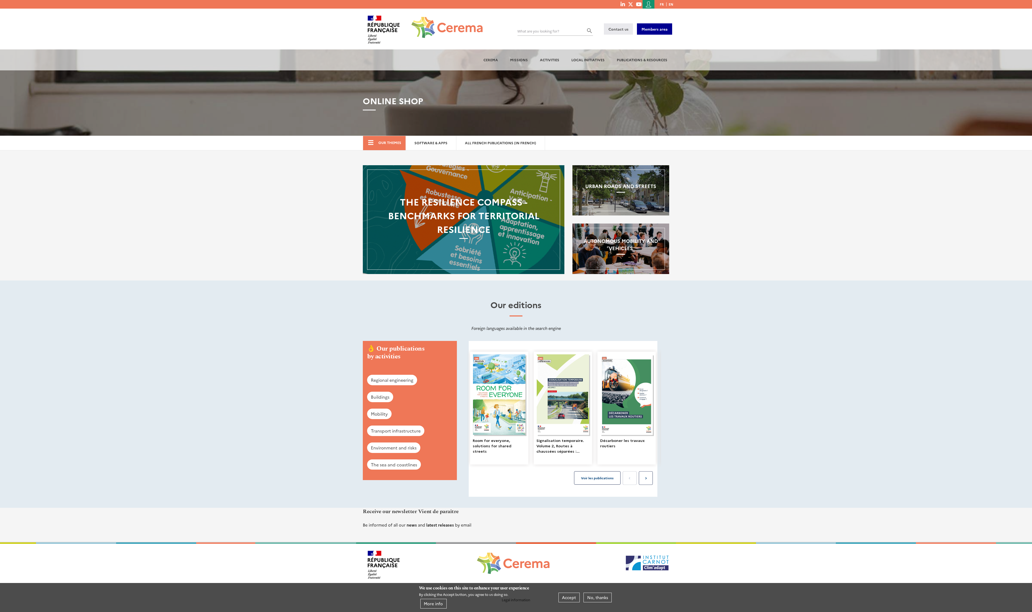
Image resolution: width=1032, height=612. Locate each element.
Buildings (380, 397)
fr (662, 4)
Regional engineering (392, 380)
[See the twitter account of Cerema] (630, 4)
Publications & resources (642, 59)
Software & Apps (430, 143)
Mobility (379, 414)
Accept (569, 597)
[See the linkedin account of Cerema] (623, 4)
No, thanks (597, 597)
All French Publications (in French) (500, 143)
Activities (549, 59)
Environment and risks (394, 448)
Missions (519, 59)
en (671, 4)
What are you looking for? (538, 31)
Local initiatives (588, 59)
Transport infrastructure (396, 431)
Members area (655, 29)
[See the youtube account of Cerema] (639, 4)
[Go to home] (443, 23)
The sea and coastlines (394, 464)
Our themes (389, 142)
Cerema (490, 59)
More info (433, 603)
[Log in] (648, 4)
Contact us (618, 29)
